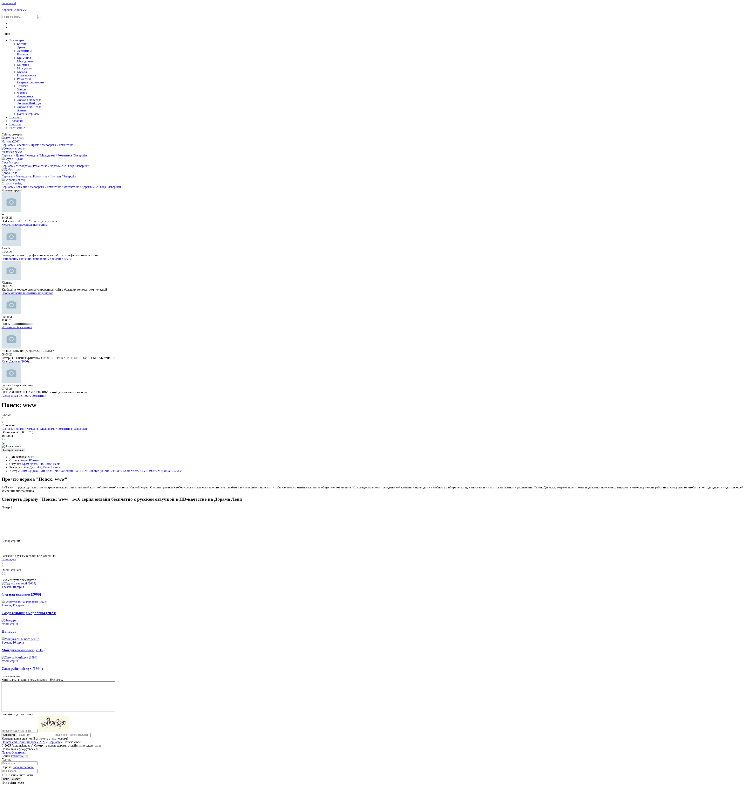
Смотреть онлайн (13, 450)
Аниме (21, 110)
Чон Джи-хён (32, 467)
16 (248, 547)
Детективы (24, 50)
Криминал (24, 57)
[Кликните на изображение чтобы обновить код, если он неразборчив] (53, 730)
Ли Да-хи (47, 470)
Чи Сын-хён (113, 470)
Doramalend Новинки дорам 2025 (23, 742)
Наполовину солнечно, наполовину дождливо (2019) (37, 258)
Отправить (9, 734)
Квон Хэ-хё (130, 470)
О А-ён (178, 470)
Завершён (80, 428)
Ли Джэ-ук (96, 470)
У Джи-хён (165, 470)
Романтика (24, 78)
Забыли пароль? (23, 767)
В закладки (9, 559)
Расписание (17, 127)
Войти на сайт (11, 778)
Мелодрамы (25, 61)
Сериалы (7, 428)
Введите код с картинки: (18, 714)
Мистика (23, 64)
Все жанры (16, 40)
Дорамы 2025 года (29, 99)
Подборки (16, 120)
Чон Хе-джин (64, 470)
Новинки (15, 117)
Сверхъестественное (30, 82)
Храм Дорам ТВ (32, 463)
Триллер (22, 85)
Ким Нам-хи (148, 470)
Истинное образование (17, 327)
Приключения (26, 75)
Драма (20, 428)
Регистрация (19, 756)
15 (232, 547)
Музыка (22, 71)
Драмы (21, 47)
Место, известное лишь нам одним (25, 224)
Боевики (22, 43)
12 (184, 547)
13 (200, 547)
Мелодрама (47, 428)
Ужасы (21, 89)
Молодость (24, 68)
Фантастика (25, 96)
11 (168, 547)
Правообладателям (14, 752)
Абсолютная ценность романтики (24, 395)
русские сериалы (28, 113)
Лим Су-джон (30, 470)
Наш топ (15, 124)
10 (152, 547)
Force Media (52, 463)
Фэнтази (22, 92)
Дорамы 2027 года (29, 106)
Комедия (23, 54)
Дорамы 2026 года (29, 103)
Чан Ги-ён (81, 470)
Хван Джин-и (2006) (15, 361)
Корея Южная (29, 460)
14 (216, 547)
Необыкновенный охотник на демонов (27, 293)
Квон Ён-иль (51, 467)
